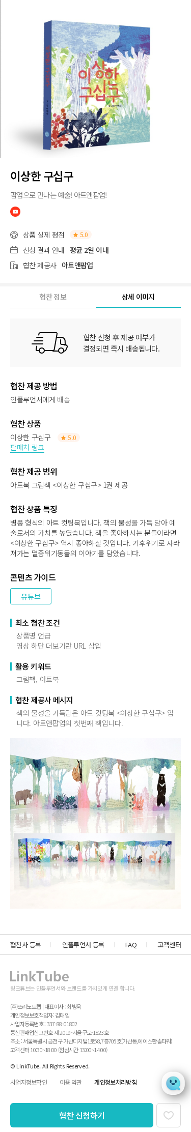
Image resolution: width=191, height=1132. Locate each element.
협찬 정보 (52, 297)
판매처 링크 (27, 447)
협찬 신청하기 (82, 1115)
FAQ (131, 944)
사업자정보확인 (28, 1082)
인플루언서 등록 (83, 944)
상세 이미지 (138, 297)
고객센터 (169, 944)
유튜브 (31, 596)
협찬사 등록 (25, 944)
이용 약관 (70, 1082)
